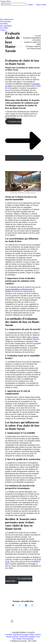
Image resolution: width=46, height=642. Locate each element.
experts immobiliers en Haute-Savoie (19, 289)
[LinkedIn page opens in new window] (20, 626)
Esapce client (5, 1)
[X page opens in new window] (24, 622)
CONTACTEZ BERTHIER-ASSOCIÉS (18, 579)
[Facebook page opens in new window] (20, 622)
